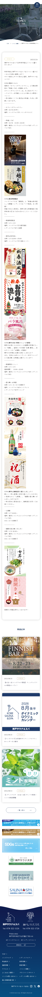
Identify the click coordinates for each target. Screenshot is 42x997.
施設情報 (5, 965)
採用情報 (22, 961)
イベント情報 (24, 969)
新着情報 (22, 965)
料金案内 (5, 961)
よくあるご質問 (7, 972)
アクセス (5, 969)
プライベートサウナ (26, 972)
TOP (4, 954)
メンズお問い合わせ (9, 976)
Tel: (11, 928)
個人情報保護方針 (8, 980)
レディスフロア (24, 957)
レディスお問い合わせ (27, 976)
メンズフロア (6, 957)
